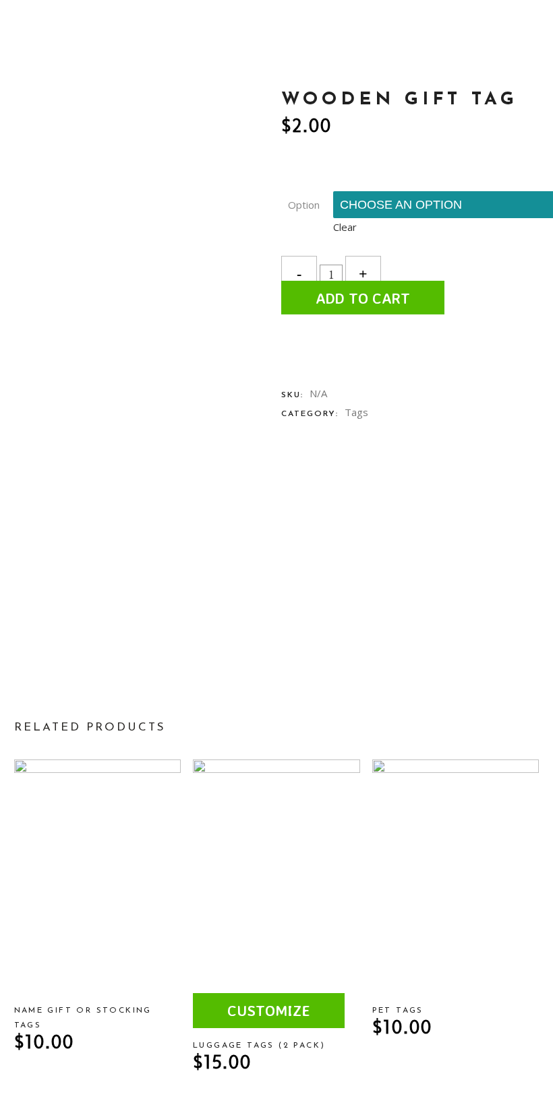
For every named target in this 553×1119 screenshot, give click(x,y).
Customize (268, 1010)
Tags (356, 412)
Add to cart (363, 298)
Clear (345, 227)
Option (304, 204)
